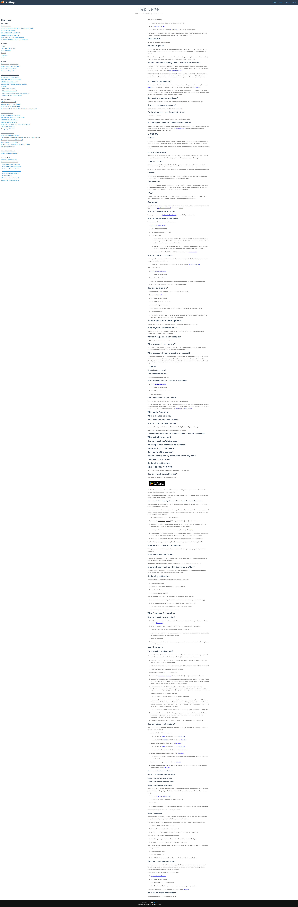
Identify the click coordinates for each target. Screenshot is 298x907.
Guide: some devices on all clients (10, 168)
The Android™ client (7, 133)
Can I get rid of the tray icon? (9, 122)
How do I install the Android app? (10, 135)
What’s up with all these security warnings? (13, 117)
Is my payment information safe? (10, 77)
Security (143, 904)
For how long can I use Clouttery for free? (12, 37)
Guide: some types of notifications (10, 173)
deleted (181, 208)
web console (161, 521)
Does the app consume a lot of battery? (12, 140)
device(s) (178, 743)
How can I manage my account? (10, 35)
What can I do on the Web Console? (11, 104)
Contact (159, 904)
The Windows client (7, 113)
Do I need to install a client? (9, 48)
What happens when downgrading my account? (14, 84)
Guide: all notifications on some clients (11, 166)
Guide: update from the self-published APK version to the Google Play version (21, 137)
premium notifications (179, 128)
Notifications (5, 157)
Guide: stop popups (7, 175)
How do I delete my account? (9, 68)
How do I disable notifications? (9, 162)
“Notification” (4, 55)
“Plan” (3, 57)
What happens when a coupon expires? (12, 95)
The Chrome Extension (8, 151)
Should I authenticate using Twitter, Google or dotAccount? (17, 28)
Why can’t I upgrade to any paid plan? (11, 79)
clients (163, 736)
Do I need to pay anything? (8, 30)
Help (155, 904)
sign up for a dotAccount (175, 70)
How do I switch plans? (7, 70)
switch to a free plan (194, 264)
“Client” (3, 46)
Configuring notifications (8, 129)
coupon (198, 87)
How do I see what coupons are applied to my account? (16, 93)
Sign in (294, 2)
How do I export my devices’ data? (10, 66)
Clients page (159, 623)
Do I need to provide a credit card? (10, 32)
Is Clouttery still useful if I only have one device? (14, 39)
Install (280, 2)
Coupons (3, 86)
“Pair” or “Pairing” (6, 50)
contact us (167, 767)
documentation (174, 29)
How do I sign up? (6, 26)
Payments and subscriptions (10, 75)
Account (4, 61)
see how (168, 521)
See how (179, 108)
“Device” (3, 53)
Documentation (193, 252)
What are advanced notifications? (10, 180)
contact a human (160, 26)
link (191, 529)
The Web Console (6, 99)
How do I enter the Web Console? (10, 106)
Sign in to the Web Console (158, 225)
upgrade (150, 87)
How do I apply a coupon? (8, 88)
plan (149, 208)
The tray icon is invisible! (8, 126)
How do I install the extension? (9, 153)
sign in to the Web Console (169, 215)
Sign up (287, 2)
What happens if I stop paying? (9, 81)
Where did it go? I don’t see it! (9, 119)
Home (274, 2)
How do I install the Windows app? (10, 115)
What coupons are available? (9, 90)
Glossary (4, 43)
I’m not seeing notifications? (9, 159)
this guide (186, 889)
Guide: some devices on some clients (11, 171)
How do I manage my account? (9, 64)
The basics (4, 23)
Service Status (149, 904)
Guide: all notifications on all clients (11, 164)
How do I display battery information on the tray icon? (15, 124)
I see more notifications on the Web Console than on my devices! (19, 108)
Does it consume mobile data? (9, 142)
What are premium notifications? (10, 178)
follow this (182, 736)
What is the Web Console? (8, 102)
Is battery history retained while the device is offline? (15, 144)
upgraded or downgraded (164, 208)
